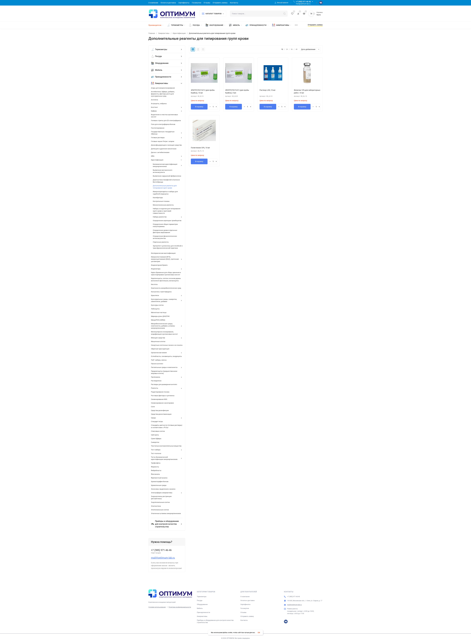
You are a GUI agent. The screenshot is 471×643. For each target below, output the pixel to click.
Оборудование (202, 604)
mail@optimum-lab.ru (163, 557)
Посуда (199, 600)
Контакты (244, 620)
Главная (151, 33)
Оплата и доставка (247, 600)
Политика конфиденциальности (180, 607)
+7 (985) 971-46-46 (303, 2)
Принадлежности (203, 612)
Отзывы (243, 612)
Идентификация (179, 33)
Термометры (201, 596)
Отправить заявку (247, 616)
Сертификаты (245, 604)
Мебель (200, 608)
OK (259, 633)
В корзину (199, 107)
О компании (245, 596)
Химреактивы (164, 33)
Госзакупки (244, 608)
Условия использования (157, 607)
